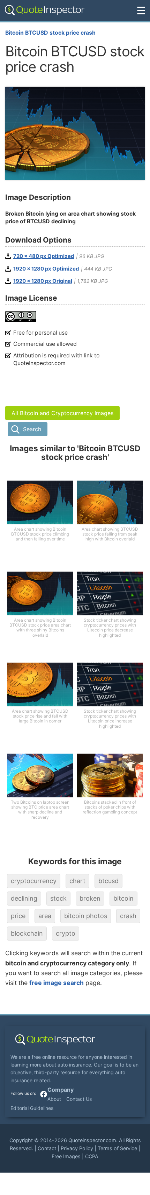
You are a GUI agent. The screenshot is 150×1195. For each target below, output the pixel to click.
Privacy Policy (77, 1148)
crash (128, 916)
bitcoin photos (85, 916)
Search (32, 429)
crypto (65, 933)
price (18, 916)
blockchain (27, 933)
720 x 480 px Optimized (43, 256)
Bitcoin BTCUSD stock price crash (50, 32)
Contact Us (79, 1099)
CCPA (91, 1156)
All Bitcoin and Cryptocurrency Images (62, 413)
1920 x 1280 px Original (42, 281)
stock (58, 898)
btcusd (108, 881)
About (54, 1099)
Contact (47, 1148)
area (44, 916)
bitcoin (123, 898)
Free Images (66, 1156)
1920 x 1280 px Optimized (46, 269)
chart (77, 881)
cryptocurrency (34, 881)
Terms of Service (117, 1148)
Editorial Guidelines (31, 1108)
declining (24, 898)
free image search (56, 982)
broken (90, 898)
